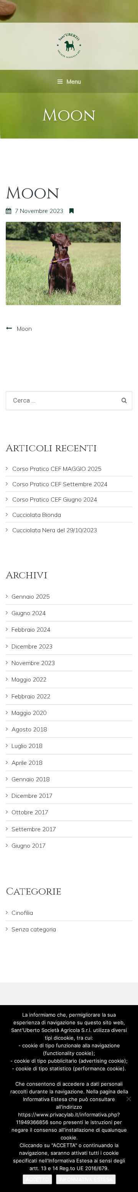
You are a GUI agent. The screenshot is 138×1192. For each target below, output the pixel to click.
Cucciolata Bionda (36, 514)
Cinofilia (22, 912)
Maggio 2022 (29, 679)
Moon (24, 328)
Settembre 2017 (34, 829)
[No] (128, 1099)
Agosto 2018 (29, 729)
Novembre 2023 (33, 663)
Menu (73, 81)
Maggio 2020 (29, 713)
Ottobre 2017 (30, 812)
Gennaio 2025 (30, 596)
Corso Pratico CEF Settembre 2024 (59, 484)
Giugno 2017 (29, 845)
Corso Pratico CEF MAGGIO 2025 (56, 468)
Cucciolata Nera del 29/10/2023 (54, 530)
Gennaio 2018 (30, 779)
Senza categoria (34, 929)
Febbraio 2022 (31, 696)
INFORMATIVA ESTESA (86, 1179)
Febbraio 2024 (31, 629)
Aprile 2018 (27, 762)
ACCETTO (37, 1179)
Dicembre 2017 (32, 795)
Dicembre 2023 (32, 646)
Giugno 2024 (29, 613)
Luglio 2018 (27, 746)
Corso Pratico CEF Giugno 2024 (54, 499)
